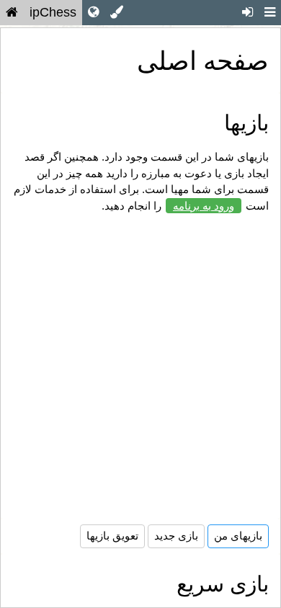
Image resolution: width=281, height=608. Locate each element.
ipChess (53, 12)
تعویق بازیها (112, 535)
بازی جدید (176, 535)
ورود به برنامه (203, 206)
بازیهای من (238, 535)
